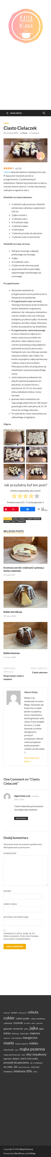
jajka (15, 519)
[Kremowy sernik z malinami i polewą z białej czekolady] (25, 551)
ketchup (15, 1033)
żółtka (35, 1072)
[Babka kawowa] (25, 636)
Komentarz (11, 853)
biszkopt (7, 1013)
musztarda (8, 1049)
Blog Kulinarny (26, 1149)
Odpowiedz (21, 818)
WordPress (19, 1153)
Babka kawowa (12, 653)
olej (14, 521)
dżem (33, 1023)
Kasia (25, 133)
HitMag (31, 1153)
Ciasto (7, 172)
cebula (33, 1012)
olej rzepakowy (36, 1054)
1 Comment (34, 133)
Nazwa (8, 891)
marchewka (16, 1038)
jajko (41, 1028)
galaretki (8, 1028)
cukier (9, 1017)
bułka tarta (22, 1013)
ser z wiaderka (36, 1063)
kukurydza (24, 1033)
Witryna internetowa (16, 917)
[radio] (14, 496)
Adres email (11, 904)
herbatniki (18, 1028)
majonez (35, 1033)
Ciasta (6, 123)
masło (9, 1043)
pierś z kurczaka (29, 1058)
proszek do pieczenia (16, 1062)
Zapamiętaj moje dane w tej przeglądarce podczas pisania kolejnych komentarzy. (21, 936)
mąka (16, 1050)
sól (15, 1066)
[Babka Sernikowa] (25, 595)
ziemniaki (35, 1067)
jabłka (26, 1029)
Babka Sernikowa (13, 611)
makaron (7, 1038)
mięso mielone (21, 1043)
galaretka (39, 1023)
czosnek (18, 1022)
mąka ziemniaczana (12, 1055)
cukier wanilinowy (38, 1019)
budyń (14, 1012)
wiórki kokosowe (24, 1067)
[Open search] (44, 113)
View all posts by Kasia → (31, 760)
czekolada (8, 1023)
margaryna (30, 1037)
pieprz (16, 1058)
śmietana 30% (23, 1071)
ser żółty (8, 1066)
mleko (7, 521)
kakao (22, 519)
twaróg (21, 521)
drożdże (27, 1023)
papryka (7, 1058)
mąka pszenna (34, 519)
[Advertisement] (25, 82)
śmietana (8, 1071)
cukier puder (23, 1018)
